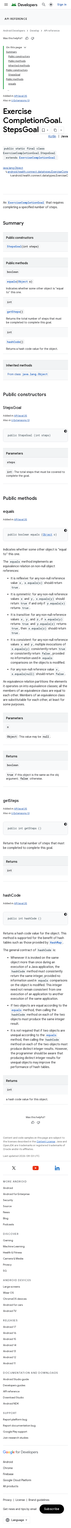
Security (8, 1200)
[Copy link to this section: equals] (18, 512)
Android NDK (11, 1403)
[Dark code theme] (65, 431)
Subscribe (51, 1509)
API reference (16, 18)
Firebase (8, 1474)
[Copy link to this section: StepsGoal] (25, 408)
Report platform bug (15, 1419)
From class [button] (28, 374)
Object (23, 281)
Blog (5, 1218)
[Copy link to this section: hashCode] (24, 895)
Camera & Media (13, 1258)
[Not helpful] (32, 38)
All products (10, 1486)
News (6, 1212)
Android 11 (9, 1363)
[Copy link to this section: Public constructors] (50, 395)
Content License (46, 1141)
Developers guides (14, 1385)
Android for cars (13, 1305)
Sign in (61, 4)
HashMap (56, 942)
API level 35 (20, 96)
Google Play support (15, 1431)
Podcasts (8, 1224)
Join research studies (15, 1437)
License (20, 1499)
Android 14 (9, 1345)
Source (7, 1206)
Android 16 (9, 1333)
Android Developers (14, 30)
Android (8, 1188)
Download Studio (13, 1397)
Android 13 (9, 1351)
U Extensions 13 (20, 100)
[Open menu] (6, 4)
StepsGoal (14, 246)
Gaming (8, 1240)
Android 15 (9, 1339)
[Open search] (43, 4)
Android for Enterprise (16, 1194)
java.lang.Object (13, 168)
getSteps (13, 311)
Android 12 (9, 1357)
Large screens (11, 1286)
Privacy (7, 1264)
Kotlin (52, 136)
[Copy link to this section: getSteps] (22, 801)
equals (11, 281)
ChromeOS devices (15, 1298)
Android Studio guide (16, 1379)
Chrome (8, 1468)
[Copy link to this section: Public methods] (40, 498)
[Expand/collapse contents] (25, 47)
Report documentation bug (19, 1425)
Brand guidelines (39, 1499)
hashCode (13, 342)
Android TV (9, 1311)
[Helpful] (27, 38)
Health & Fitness (12, 1252)
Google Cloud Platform (17, 1480)
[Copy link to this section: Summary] (27, 223)
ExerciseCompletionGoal (37, 157)
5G (5, 1270)
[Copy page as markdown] (55, 130)
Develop (34, 30)
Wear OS (8, 1292)
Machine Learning (14, 1246)
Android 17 (9, 1327)
